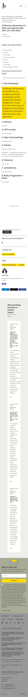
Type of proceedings (9, 57)
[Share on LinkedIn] (6, 289)
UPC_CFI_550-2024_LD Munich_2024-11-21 (15, 78)
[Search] (21, 6)
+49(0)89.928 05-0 (9, 684)
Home (3, 16)
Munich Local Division (7, 18)
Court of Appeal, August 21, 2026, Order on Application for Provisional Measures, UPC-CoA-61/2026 (13, 634)
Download (7, 231)
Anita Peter (5, 275)
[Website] (3, 284)
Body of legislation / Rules (11, 67)
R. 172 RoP (21, 264)
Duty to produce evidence (9, 264)
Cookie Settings (14, 664)
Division (6, 52)
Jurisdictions (7, 64)
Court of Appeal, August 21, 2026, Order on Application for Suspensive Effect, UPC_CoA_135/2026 (13, 639)
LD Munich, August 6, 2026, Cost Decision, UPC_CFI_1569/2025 (14, 499)
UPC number (7, 54)
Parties (5, 59)
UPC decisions (10, 16)
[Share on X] (14, 289)
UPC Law (4, 694)
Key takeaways (8, 50)
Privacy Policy (19, 571)
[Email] (5, 284)
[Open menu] (25, 6)
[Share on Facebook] (22, 289)
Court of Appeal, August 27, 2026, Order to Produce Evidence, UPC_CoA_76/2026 (12, 649)
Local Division (18, 16)
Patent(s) (6, 62)
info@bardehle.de (10, 688)
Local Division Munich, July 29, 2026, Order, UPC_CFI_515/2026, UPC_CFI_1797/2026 (14, 416)
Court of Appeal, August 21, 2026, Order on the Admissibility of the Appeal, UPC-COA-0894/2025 (14, 644)
